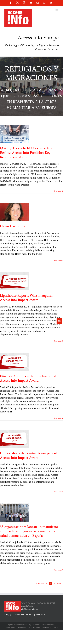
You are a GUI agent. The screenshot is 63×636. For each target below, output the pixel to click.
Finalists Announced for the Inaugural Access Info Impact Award (28, 378)
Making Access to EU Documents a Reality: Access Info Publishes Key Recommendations (26, 152)
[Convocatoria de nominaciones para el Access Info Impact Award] (14, 439)
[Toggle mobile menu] (57, 10)
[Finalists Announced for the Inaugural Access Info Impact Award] (14, 362)
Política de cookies (23, 614)
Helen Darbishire (12, 226)
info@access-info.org (29, 609)
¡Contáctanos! (40, 614)
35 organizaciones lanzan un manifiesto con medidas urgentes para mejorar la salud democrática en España (29, 531)
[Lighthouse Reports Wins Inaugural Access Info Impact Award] (14, 281)
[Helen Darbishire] (14, 212)
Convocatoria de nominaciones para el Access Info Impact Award (28, 455)
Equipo (9, 614)
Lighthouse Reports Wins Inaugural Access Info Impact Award (26, 297)
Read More (58, 191)
